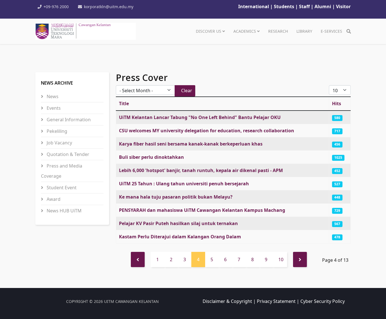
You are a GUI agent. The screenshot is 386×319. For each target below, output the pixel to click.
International (253, 6)
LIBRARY (304, 31)
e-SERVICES (331, 31)
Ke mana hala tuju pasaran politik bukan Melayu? (176, 197)
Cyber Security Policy (322, 301)
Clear (186, 90)
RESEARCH (278, 31)
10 (280, 259)
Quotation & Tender (67, 154)
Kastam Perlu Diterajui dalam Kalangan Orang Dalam (180, 237)
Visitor (343, 6)
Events (53, 108)
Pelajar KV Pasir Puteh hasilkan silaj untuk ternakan (178, 223)
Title (124, 103)
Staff (305, 6)
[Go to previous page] (138, 259)
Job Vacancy (58, 143)
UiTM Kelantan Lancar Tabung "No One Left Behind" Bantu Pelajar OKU (200, 117)
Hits (336, 103)
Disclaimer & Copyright (227, 301)
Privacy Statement (276, 301)
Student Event (61, 187)
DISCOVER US (208, 31)
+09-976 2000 (56, 6)
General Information (68, 119)
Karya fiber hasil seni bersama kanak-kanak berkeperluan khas (191, 144)
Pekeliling (56, 131)
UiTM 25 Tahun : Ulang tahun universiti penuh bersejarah (184, 184)
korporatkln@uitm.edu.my (108, 6)
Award (52, 199)
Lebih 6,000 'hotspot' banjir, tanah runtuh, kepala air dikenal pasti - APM (201, 170)
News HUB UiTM (63, 211)
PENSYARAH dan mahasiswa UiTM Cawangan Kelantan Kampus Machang (202, 210)
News (51, 96)
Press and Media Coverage (61, 171)
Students (284, 6)
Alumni (323, 6)
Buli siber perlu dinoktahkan (151, 157)
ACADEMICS (244, 31)
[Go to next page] (300, 259)
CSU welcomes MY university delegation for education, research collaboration (206, 130)
